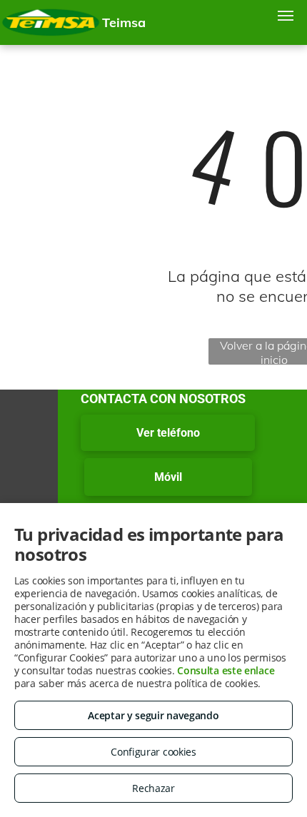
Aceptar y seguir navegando (153, 715)
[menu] (285, 15)
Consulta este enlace (225, 670)
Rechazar (153, 788)
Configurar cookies (153, 751)
